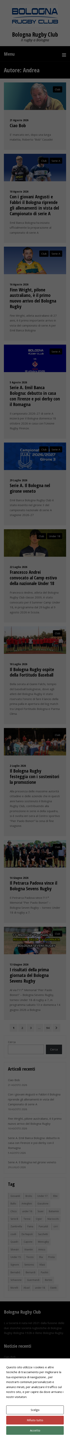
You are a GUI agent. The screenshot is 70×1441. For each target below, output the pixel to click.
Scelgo (35, 1410)
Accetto (35, 1430)
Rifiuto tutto (35, 1420)
